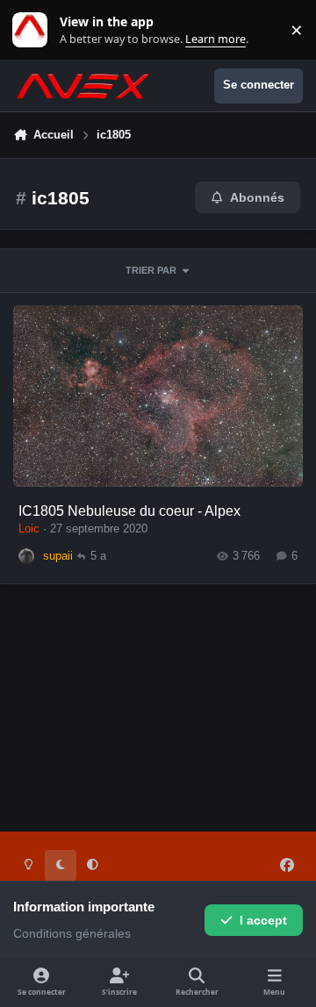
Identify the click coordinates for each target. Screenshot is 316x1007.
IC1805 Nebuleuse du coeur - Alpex (129, 510)
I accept (263, 920)
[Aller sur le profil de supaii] (26, 556)
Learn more (34, 30)
